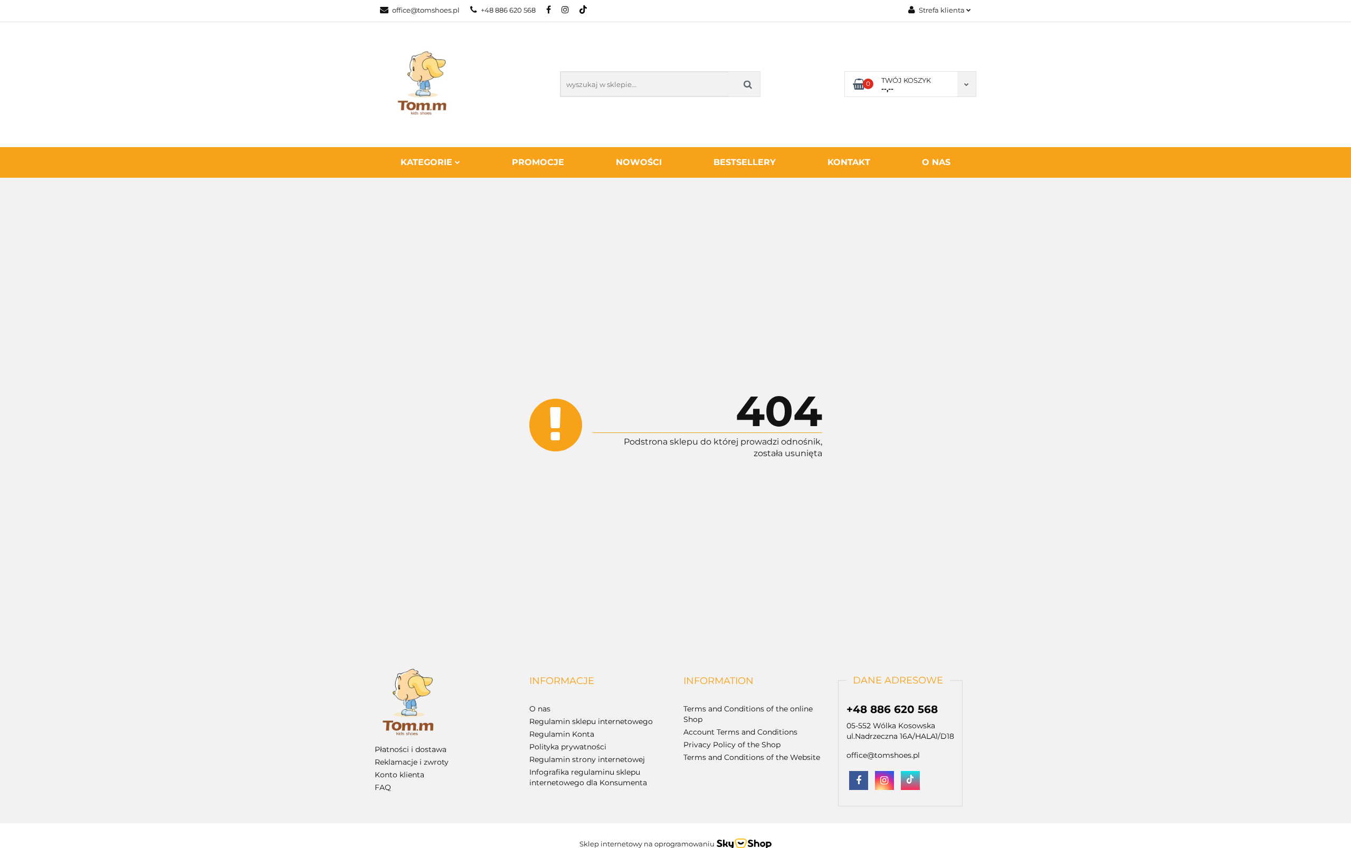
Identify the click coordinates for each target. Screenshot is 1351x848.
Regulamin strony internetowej (587, 759)
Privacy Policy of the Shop (732, 744)
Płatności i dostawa (410, 749)
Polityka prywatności (567, 746)
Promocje (538, 162)
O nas (936, 162)
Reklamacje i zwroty (412, 762)
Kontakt (848, 162)
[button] (561, 681)
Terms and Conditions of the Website (751, 757)
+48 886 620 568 (508, 10)
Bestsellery (744, 162)
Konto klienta (399, 774)
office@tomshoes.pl (426, 10)
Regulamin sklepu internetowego (591, 721)
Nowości (639, 162)
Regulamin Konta (561, 734)
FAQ (383, 787)
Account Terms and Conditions (740, 732)
